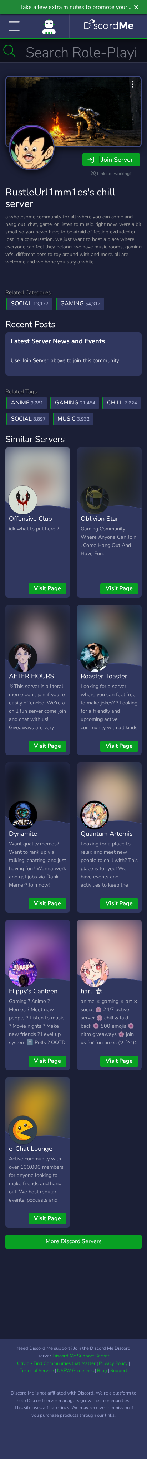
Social (30, 303)
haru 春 (91, 991)
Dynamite (23, 833)
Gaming (80, 303)
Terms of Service (37, 1370)
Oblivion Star (99, 518)
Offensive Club (30, 518)
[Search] (9, 51)
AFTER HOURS (31, 676)
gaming (75, 403)
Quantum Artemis (107, 833)
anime (27, 403)
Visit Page (47, 588)
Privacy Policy (113, 1363)
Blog (102, 1370)
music (73, 419)
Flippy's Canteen (33, 991)
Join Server (117, 159)
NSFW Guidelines (75, 1370)
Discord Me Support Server (80, 1356)
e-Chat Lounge (30, 1148)
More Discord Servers (74, 1241)
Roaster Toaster (104, 676)
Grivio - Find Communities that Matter (56, 1363)
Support (118, 1370)
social (28, 419)
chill (122, 403)
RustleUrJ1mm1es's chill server (60, 197)
